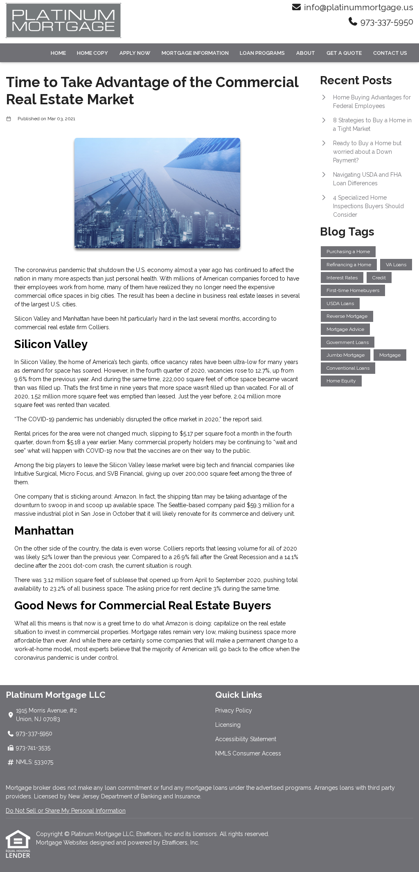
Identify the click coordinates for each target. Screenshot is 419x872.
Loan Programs (262, 53)
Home (58, 53)
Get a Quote (344, 53)
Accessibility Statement (245, 739)
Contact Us (390, 53)
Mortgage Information (195, 53)
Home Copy (92, 53)
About (305, 53)
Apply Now (134, 53)
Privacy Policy (233, 710)
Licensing (228, 724)
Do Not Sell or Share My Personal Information (66, 810)
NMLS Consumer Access (248, 753)
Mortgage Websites (63, 842)
